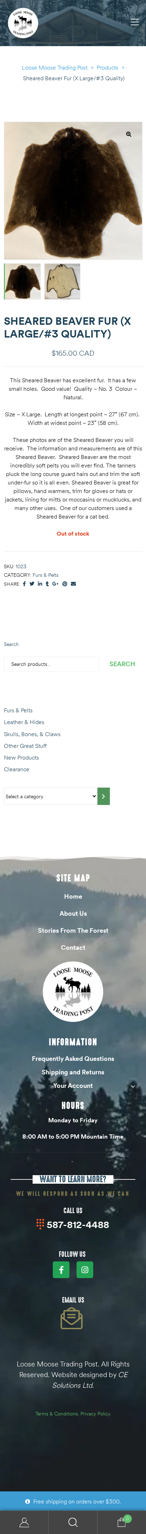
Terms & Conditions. (57, 1413)
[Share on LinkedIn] (40, 584)
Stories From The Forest (73, 930)
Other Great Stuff (25, 745)
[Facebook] (61, 1269)
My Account (24, 1522)
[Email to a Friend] (73, 584)
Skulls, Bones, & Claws (32, 734)
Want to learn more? (73, 1179)
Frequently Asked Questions (73, 1058)
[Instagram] (85, 1269)
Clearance (16, 769)
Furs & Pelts (45, 575)
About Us (73, 913)
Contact (73, 947)
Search (11, 644)
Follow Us (72, 1254)
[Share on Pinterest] (65, 584)
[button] (129, 134)
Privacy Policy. (95, 1413)
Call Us (73, 1211)
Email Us (73, 1300)
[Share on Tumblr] (47, 584)
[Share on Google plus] (56, 584)
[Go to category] (103, 796)
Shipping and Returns (73, 1072)
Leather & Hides (24, 721)
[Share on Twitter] (32, 584)
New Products (21, 757)
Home (73, 896)
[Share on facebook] (24, 584)
